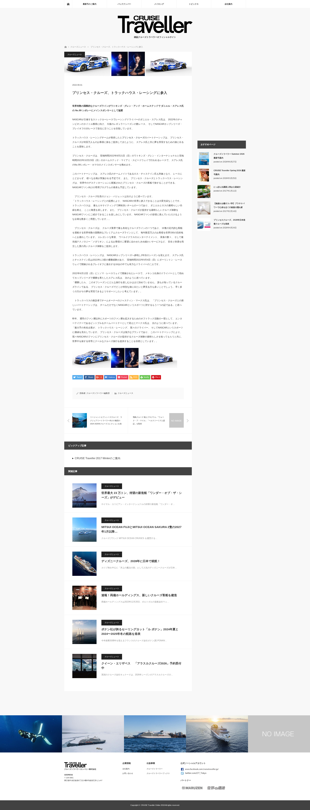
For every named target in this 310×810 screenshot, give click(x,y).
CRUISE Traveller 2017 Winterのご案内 (97, 458)
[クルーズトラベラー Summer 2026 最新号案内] (203, 164)
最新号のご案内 (89, 4)
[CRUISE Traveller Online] (155, 32)
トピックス (194, 4)
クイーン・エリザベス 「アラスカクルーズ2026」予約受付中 (141, 666)
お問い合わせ (127, 773)
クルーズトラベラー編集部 (98, 393)
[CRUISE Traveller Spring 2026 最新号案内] (203, 181)
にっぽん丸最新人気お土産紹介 (227, 187)
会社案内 (228, 4)
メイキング (159, 4)
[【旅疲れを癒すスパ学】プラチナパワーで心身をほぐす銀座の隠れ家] (203, 214)
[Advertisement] (221, 286)
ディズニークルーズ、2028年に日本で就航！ (130, 561)
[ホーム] (68, 4)
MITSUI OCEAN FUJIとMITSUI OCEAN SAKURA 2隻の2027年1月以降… (141, 529)
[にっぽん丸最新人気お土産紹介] (203, 197)
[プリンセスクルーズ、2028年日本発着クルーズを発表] (203, 230)
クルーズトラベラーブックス (158, 773)
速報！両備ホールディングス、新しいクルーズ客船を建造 (139, 595)
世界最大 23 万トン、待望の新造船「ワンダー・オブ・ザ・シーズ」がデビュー (141, 495)
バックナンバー (124, 4)
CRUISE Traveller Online (150, 805)
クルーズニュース (78, 47)
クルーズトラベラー (155, 769)
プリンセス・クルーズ (133, 137)
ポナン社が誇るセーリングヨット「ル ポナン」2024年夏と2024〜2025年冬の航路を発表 (139, 632)
